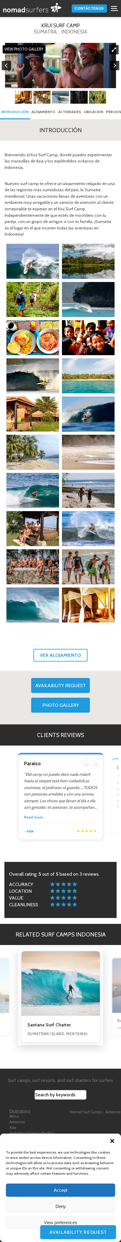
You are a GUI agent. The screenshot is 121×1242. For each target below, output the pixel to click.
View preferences (60, 1222)
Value (16, 898)
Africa (14, 1116)
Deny (61, 1206)
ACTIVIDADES (69, 112)
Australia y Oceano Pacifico (31, 1133)
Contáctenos (89, 8)
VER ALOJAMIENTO (60, 655)
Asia (12, 1127)
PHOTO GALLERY (60, 705)
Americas (17, 1122)
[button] (112, 1141)
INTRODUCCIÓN (14, 112)
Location (20, 891)
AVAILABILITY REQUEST (60, 685)
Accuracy (21, 884)
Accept (60, 1190)
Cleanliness (23, 904)
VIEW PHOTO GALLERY (23, 49)
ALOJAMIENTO (43, 112)
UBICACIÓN (93, 112)
